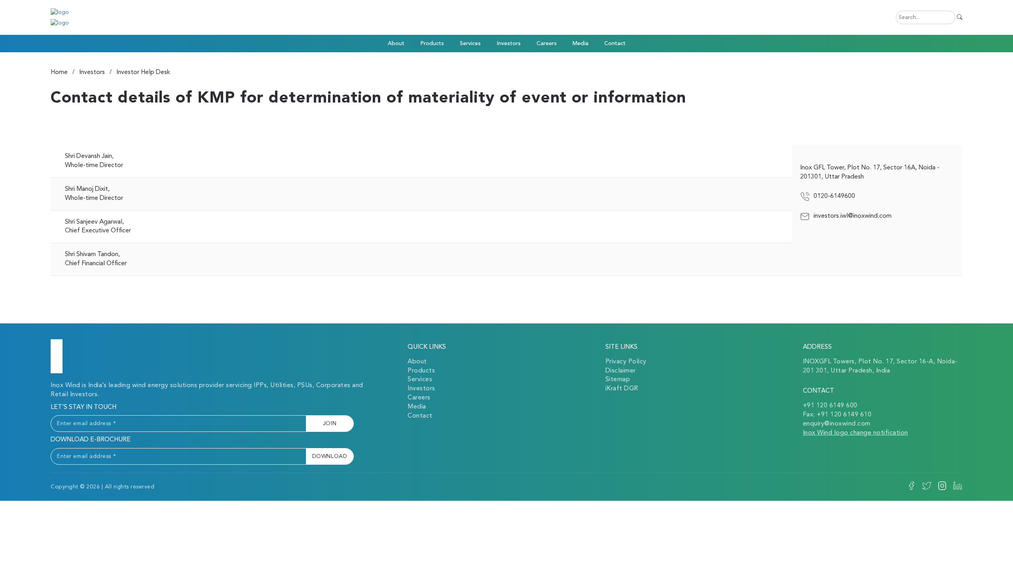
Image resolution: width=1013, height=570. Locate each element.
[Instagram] (942, 489)
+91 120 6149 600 (830, 406)
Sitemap (617, 379)
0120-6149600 (834, 196)
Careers (547, 43)
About (417, 362)
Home (59, 72)
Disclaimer (620, 371)
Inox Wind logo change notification (855, 433)
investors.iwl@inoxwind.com (853, 216)
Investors (509, 43)
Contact (615, 43)
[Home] (57, 356)
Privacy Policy (626, 362)
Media (417, 407)
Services (420, 379)
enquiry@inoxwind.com (837, 424)
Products (432, 43)
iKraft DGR (621, 389)
